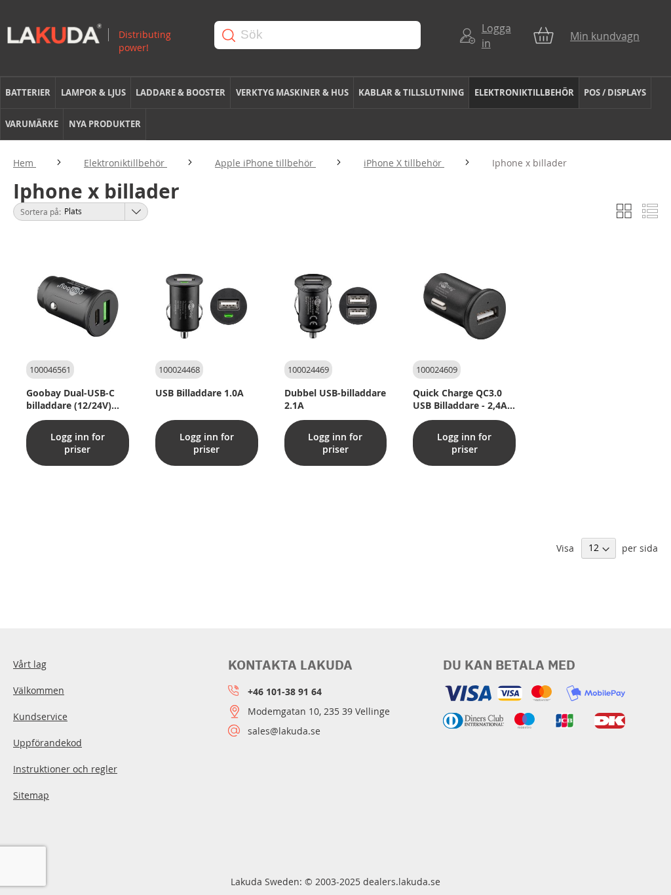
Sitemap (31, 795)
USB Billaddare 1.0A (199, 393)
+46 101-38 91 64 (285, 691)
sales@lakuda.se (284, 731)
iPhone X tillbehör (404, 163)
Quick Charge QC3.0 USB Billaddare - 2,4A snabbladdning (460, 399)
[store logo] (100, 35)
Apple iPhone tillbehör (265, 163)
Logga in (496, 35)
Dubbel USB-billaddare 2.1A (335, 399)
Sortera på (39, 211)
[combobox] (317, 35)
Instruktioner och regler (65, 769)
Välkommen (38, 690)
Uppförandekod (47, 742)
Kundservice (40, 716)
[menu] (335, 108)
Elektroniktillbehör (125, 163)
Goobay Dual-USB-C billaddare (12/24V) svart (70, 399)
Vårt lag (30, 664)
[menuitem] (28, 92)
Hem (24, 163)
